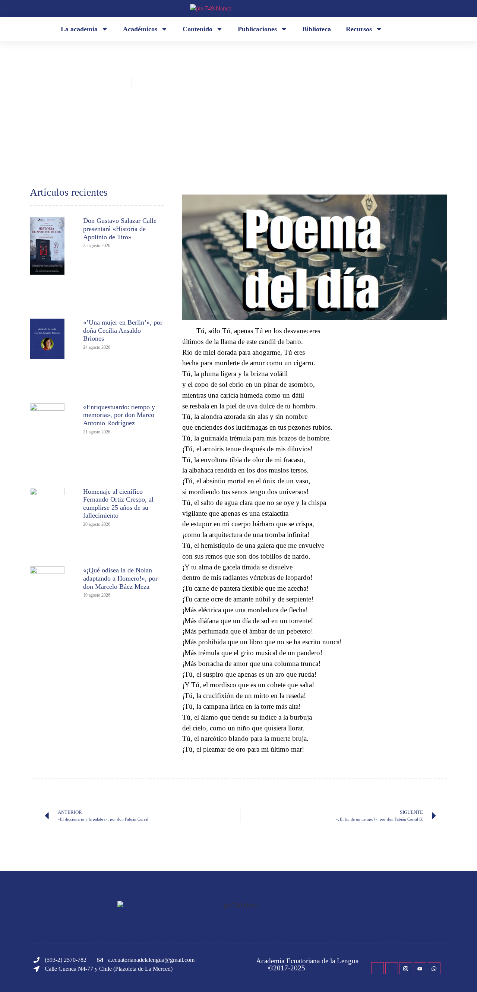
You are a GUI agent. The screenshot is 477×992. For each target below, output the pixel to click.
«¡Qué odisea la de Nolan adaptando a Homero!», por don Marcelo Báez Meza (120, 578)
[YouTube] (420, 968)
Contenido (197, 29)
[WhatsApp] (434, 968)
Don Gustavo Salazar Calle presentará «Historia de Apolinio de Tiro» (120, 228)
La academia (79, 29)
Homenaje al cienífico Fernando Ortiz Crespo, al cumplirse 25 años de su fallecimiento (118, 503)
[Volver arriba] (460, 975)
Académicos (140, 29)
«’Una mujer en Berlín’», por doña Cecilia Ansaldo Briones (122, 330)
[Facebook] (377, 968)
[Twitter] (391, 968)
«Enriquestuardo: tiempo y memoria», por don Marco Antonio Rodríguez (119, 415)
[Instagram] (405, 968)
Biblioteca (316, 29)
